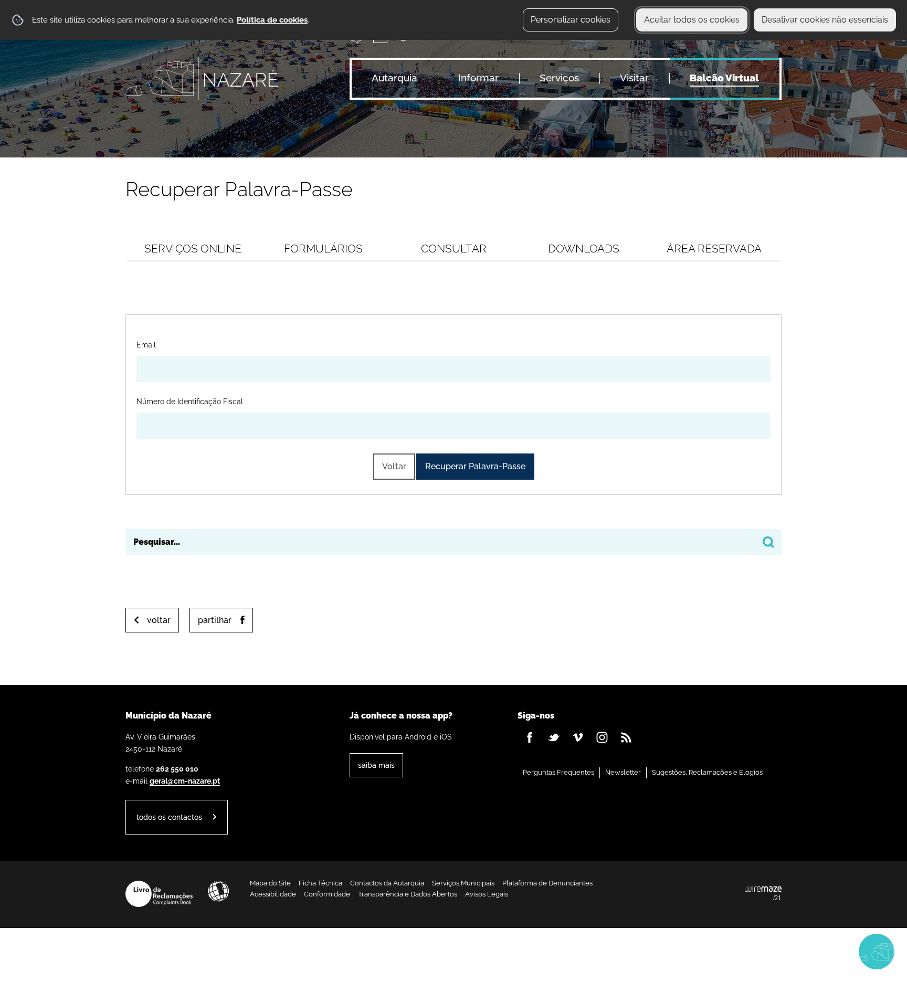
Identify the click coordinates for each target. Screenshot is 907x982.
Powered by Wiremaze (763, 894)
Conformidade (327, 894)
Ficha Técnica (320, 883)
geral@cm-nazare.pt (185, 780)
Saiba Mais (376, 765)
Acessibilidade (218, 891)
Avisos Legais (486, 894)
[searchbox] (453, 542)
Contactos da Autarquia (387, 883)
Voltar (394, 466)
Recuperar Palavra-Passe (475, 466)
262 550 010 (177, 768)
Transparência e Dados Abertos (407, 894)
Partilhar (214, 620)
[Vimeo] (578, 737)
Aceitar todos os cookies (692, 20)
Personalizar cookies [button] (570, 20)
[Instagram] (602, 737)
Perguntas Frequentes (558, 772)
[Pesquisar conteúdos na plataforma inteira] (768, 542)
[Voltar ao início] (201, 78)
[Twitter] (554, 737)
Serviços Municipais (463, 883)
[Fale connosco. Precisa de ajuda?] (784, 951)
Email (146, 344)
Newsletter (623, 772)
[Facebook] (530, 737)
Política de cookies (272, 20)
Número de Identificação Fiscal (189, 401)
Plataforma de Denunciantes (547, 883)
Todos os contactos (169, 816)
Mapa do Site (270, 883)
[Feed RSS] (626, 737)
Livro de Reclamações (159, 894)
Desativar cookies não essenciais (825, 20)
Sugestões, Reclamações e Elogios (707, 772)
